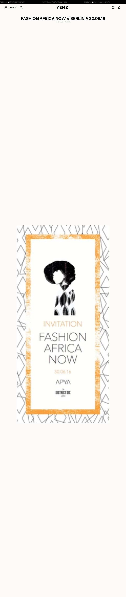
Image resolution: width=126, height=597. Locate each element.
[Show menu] (5, 7)
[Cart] (119, 7)
